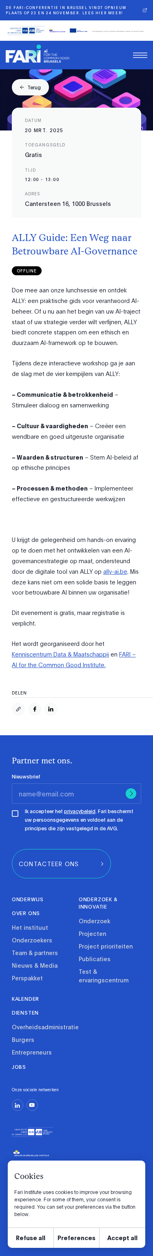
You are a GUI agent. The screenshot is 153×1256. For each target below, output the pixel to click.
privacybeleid (79, 811)
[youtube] (32, 1105)
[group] (30, 87)
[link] (37, 53)
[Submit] (131, 793)
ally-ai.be (115, 571)
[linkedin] (17, 1105)
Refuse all (30, 1237)
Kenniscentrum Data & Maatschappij (60, 654)
